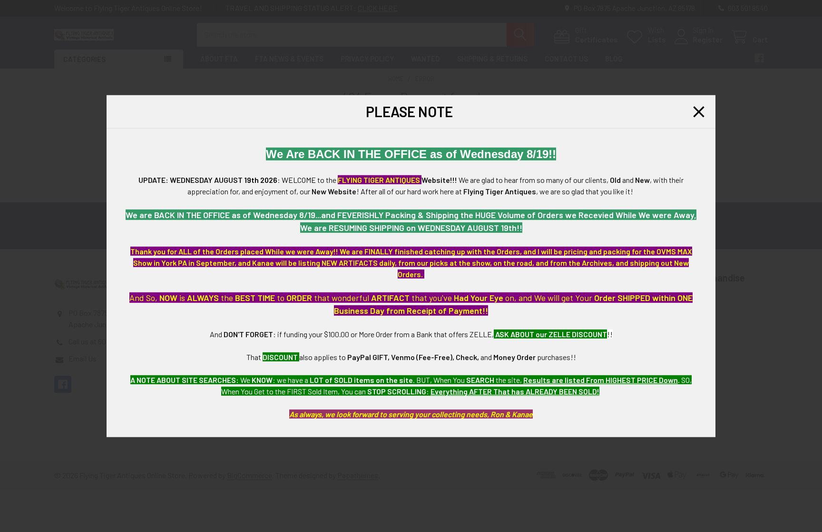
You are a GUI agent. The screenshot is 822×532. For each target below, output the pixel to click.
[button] (698, 111)
